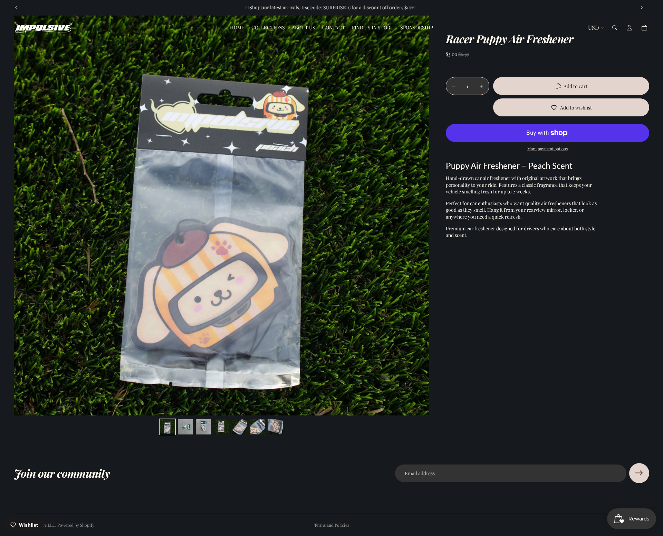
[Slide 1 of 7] (167, 426)
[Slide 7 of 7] (275, 426)
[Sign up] (639, 473)
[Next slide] (641, 7)
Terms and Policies (331, 525)
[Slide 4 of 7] (221, 426)
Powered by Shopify (75, 525)
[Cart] (644, 27)
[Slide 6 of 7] (257, 426)
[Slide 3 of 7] (203, 426)
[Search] (614, 27)
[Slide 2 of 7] (185, 426)
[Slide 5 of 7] (239, 426)
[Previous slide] (16, 7)
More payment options (547, 148)
